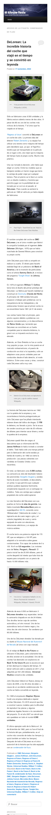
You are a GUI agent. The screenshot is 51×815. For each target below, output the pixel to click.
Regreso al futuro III (22, 786)
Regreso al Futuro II (15, 761)
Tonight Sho (34, 789)
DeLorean (37, 773)
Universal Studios (20, 766)
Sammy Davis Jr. (28, 763)
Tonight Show (24, 275)
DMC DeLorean (24, 753)
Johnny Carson (13, 779)
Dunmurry (22, 293)
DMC (9, 776)
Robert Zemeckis (21, 140)
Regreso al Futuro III (32, 761)
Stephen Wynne (22, 789)
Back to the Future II (22, 771)
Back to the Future (23, 768)
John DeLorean (35, 755)
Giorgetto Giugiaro (27, 476)
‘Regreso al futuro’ (14, 134)
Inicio (10, 19)
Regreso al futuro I (21, 784)
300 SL (23, 510)
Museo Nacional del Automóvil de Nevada (23, 780)
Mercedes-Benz (26, 779)
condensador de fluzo (22, 747)
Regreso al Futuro (14, 758)
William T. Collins (35, 766)
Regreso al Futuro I (30, 758)
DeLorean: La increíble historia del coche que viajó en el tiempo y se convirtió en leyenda (19, 53)
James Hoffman (21, 755)
